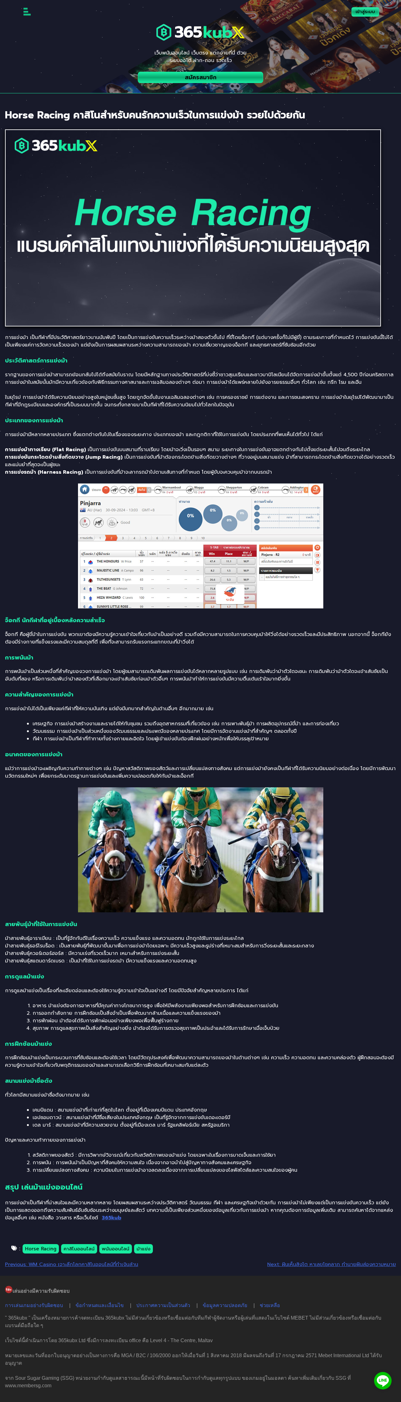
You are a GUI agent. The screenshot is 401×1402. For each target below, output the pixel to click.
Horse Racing (40, 1248)
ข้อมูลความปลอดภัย (225, 1305)
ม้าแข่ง (143, 1248)
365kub (111, 1218)
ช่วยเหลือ (270, 1305)
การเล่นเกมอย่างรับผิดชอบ (34, 1305)
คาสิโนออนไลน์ (79, 1248)
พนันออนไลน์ (115, 1248)
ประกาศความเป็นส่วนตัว (163, 1305)
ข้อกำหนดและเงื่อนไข (100, 1305)
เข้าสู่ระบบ (365, 11)
